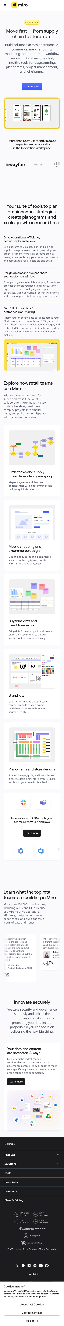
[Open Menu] (5, 5)
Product (9, 1154)
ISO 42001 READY (24, 1214)
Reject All (32, 1320)
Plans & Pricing (13, 1200)
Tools (7, 1173)
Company (10, 1191)
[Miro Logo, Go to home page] (19, 5)
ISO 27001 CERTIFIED (43, 1214)
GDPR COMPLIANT (44, 1221)
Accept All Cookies (32, 1304)
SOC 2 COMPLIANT (25, 1221)
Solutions (10, 1164)
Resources (11, 1182)
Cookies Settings (32, 1312)
